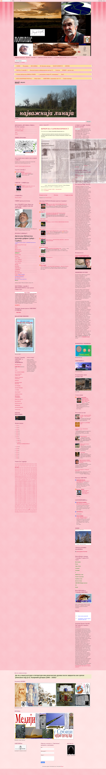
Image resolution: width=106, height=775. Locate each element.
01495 (16, 468)
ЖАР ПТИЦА (27, 292)
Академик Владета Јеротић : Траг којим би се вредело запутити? (83, 666)
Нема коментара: (59, 189)
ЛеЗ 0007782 (29, 492)
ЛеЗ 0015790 (33, 500)
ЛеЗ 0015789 (29, 500)
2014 (17, 450)
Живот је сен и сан (44, 247)
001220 (21, 464)
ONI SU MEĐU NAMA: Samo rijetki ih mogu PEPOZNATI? (82, 481)
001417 (23, 467)
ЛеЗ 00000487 (33, 485)
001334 (27, 465)
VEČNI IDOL (82, 452)
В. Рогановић (33, 474)
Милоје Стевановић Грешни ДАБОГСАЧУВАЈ (26, 173)
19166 (20, 472)
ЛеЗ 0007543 (24, 491)
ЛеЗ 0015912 (20, 503)
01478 (32, 467)
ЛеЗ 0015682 (20, 498)
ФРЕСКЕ (16, 264)
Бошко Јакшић (29, 474)
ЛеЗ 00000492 (33, 486)
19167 (22, 472)
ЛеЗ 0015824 (20, 502)
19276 (36, 472)
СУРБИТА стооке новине (81, 397)
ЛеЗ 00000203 (20, 481)
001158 (31, 463)
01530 (20, 468)
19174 (27, 472)
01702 (34, 469)
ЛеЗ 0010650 (24, 493)
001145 (28, 463)
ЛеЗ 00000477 (33, 483)
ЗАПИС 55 (43, 212)
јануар (18, 442)
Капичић (32, 478)
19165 (18, 472)
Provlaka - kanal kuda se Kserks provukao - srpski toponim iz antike (85, 416)
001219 (18, 464)
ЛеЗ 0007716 (20, 492)
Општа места (17, 506)
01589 (31, 468)
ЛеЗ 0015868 (33, 502)
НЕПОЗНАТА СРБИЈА (19, 130)
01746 (18, 471)
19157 (36, 471)
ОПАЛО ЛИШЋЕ (79, 516)
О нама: (20, 274)
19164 (16, 472)
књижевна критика (17, 480)
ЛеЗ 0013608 (20, 497)
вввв (36, 474)
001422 (25, 467)
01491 (36, 467)
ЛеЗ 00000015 (33, 480)
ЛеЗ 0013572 (20, 496)
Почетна (56, 195)
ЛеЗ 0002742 (20, 487)
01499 (18, 468)
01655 (25, 469)
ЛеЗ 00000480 (25, 484)
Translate (23, 62)
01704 (36, 469)
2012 (17, 454)
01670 (31, 469)
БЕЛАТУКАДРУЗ (44, 221)
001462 (28, 467)
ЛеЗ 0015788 (24, 500)
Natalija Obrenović (83, 436)
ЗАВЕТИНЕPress (79, 511)
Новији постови (43, 195)
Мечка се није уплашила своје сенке (84, 444)
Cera (32, 509)
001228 (26, 464)
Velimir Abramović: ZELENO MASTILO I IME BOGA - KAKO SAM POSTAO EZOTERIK (57, 240)
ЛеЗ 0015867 (29, 502)
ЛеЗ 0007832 (33, 492)
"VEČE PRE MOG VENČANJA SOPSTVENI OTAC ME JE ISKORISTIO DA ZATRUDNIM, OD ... (55, 214)
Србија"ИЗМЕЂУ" (18, 251)
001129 (18, 463)
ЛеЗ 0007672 (33, 491)
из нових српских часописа (26, 478)
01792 (22, 471)
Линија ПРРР (17, 257)
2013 (17, 452)
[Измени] (36, 294)
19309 (18, 473)
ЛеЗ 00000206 (29, 481)
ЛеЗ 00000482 (33, 484)
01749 (20, 471)
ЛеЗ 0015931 (28, 503)
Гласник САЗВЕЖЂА (20, 172)
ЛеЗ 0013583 (24, 496)
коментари (29, 480)
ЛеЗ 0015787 (20, 500)
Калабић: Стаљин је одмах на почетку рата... (23, 166)
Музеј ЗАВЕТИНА (18, 273)
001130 (21, 463)
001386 (30, 465)
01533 (22, 468)
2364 (30, 473)
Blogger (62, 766)
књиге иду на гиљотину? (33, 479)
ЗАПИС (18, 66)
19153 (34, 471)
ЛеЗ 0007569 (29, 491)
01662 (29, 469)
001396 (36, 465)
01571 (27, 468)
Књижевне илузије (86, 336)
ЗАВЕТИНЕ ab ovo (44, 203)
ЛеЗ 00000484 (20, 485)
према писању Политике (25, 506)
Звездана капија (18, 254)
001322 (24, 465)
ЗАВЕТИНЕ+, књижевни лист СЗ (52, 78)
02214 (27, 471)
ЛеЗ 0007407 (29, 490)
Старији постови (69, 195)
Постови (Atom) (48, 197)
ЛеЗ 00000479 (20, 484)
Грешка (31, 475)
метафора (16, 504)
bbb (30, 509)
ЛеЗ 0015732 (20, 499)
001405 (17, 467)
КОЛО (16, 246)
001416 (20, 467)
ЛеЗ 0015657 (29, 497)
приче (30, 506)
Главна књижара (67, 78)
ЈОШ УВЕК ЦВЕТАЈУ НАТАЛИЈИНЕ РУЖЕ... (54, 248)
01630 (20, 469)
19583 (22, 473)
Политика (20, 506)
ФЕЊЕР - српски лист (68, 70)
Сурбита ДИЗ (18, 185)
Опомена (35, 505)
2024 (17, 427)
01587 (29, 468)
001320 (22, 465)
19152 (32, 471)
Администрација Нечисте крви (20, 244)
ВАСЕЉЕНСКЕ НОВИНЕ (81, 502)
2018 (17, 434)
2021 (17, 433)
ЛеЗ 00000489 (20, 486)
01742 (16, 471)
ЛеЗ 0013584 (29, 496)
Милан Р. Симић (20, 504)
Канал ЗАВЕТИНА (18, 261)
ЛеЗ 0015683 (24, 498)
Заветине (42, 256)
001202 (36, 463)
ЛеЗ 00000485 (25, 485)
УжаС (62, 74)
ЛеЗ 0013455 (29, 494)
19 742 (29, 471)
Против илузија (18, 249)
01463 (30, 467)
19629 (24, 473)
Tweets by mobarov (18, 197)
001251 (33, 464)
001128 (16, 463)
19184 (31, 472)
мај (18, 438)
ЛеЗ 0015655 (24, 497)
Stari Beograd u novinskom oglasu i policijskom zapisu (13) (84, 619)
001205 (16, 464)
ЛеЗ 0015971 (33, 503)
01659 (27, 469)
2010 (17, 457)
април (18, 440)
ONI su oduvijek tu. (49, 257)
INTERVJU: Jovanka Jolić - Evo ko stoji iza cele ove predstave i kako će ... (28, 186)
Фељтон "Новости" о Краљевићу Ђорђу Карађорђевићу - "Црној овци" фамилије (55, 266)
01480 (34, 467)
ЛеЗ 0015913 (24, 503)
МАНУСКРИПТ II (58, 66)
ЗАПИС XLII (43, 238)
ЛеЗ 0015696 (29, 498)
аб (31, 473)
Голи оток (27, 475)
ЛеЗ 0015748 (33, 499)
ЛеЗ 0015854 (24, 502)
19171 (25, 472)
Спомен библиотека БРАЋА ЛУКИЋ (26, 74)
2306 (28, 473)
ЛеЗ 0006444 (20, 490)
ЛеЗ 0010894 (33, 493)
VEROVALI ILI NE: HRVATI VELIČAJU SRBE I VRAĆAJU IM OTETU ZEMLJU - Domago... (56, 205)
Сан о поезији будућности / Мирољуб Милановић (82, 470)
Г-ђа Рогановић (23, 475)
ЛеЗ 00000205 (25, 481)
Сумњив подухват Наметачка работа (22, 509)
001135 (26, 463)
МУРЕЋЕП (17, 266)
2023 (17, 429)
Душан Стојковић (31, 477)
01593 (34, 468)
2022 (17, 431)
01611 (18, 469)
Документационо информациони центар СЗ (41, 70)
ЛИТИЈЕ (67, 66)
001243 (31, 464)
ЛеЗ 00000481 (29, 484)
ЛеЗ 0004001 (33, 487)
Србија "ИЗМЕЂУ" (18, 259)
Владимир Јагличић (18, 475)
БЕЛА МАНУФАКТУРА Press (24, 78)
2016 (17, 446)
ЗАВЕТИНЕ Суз (18, 267)
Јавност (16, 247)
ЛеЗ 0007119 (24, 490)
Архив (16, 132)
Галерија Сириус (18, 263)
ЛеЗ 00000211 (29, 483)
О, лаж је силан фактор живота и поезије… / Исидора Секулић (82, 517)
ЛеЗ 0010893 (29, 493)
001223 (23, 464)
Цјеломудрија (43, 265)
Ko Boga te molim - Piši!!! (19, 129)
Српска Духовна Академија (81, 551)
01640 (22, 469)
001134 (23, 463)
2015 (17, 448)
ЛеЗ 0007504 (20, 491)
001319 (19, 465)
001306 (16, 465)
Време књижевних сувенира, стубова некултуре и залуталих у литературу (85, 461)
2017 (17, 436)
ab (29, 509)
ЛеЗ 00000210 (25, 483)
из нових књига (19, 478)
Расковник (25, 66)
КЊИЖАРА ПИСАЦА (80, 480)
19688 (27, 473)
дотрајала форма (26, 477)
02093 (25, 471)
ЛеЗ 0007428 (33, 490)
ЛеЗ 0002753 (24, 487)
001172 (33, 463)
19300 (16, 473)
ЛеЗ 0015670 (33, 497)
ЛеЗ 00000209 (20, 483)
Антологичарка (34, 473)
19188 (34, 472)
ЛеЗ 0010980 (24, 494)
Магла (36, 503)
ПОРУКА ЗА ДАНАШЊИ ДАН (85, 423)
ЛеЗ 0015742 (29, 499)
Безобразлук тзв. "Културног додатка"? (21, 474)
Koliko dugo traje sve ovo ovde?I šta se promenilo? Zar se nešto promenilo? (83, 504)
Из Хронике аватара (45, 66)
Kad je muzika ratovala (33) (83, 616)
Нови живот (37, 78)
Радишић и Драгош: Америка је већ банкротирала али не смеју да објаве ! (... (85, 492)
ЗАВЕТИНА (18, 312)
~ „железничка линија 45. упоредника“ (48, 74)
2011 (17, 456)
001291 (36, 464)
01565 (25, 468)
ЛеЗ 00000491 (29, 486)
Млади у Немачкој (26, 505)
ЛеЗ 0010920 (20, 494)
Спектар (57, 70)
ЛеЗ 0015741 (24, 499)
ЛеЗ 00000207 (33, 481)
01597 (36, 468)
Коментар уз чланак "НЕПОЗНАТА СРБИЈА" (81, 429)
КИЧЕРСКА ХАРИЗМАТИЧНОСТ (55, 128)
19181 (29, 472)
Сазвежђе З (43, 229)
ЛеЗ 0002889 (29, 487)
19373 (20, 473)
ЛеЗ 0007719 (24, 492)
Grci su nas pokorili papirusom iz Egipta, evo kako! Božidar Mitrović (82, 256)
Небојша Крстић (31, 505)
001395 (33, 465)
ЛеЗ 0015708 (33, 498)
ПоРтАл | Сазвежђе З (21, 70)
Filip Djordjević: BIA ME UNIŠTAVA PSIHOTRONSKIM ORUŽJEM (57, 221)
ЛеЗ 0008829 (46, 190)
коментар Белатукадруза (24, 480)
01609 (16, 469)
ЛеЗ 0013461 (33, 494)
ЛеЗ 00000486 (29, 485)
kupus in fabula (24, 510)
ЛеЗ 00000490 (25, 486)
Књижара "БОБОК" (80, 489)
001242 (28, 464)
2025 (17, 425)
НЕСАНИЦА (34, 66)
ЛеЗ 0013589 (33, 496)
